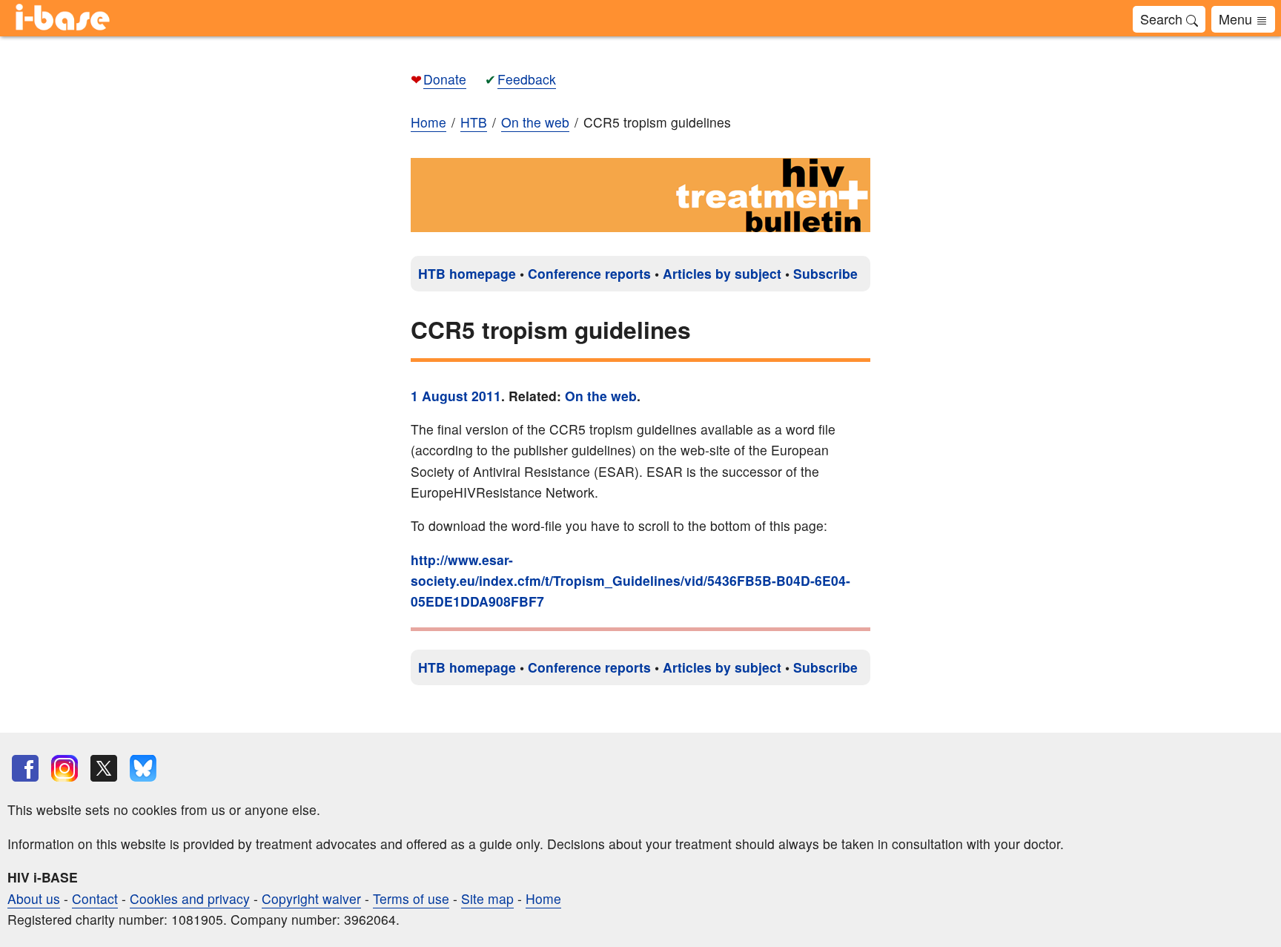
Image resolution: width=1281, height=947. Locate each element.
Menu (1237, 18)
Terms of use (411, 898)
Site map (487, 898)
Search (1163, 18)
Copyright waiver (311, 898)
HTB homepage (467, 273)
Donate (444, 79)
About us (33, 898)
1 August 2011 (456, 395)
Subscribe (825, 273)
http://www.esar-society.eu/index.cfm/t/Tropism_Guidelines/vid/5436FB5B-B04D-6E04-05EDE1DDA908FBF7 (630, 580)
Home (428, 122)
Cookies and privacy (190, 898)
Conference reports (589, 273)
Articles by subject (722, 273)
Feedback (526, 79)
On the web (601, 395)
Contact (95, 898)
